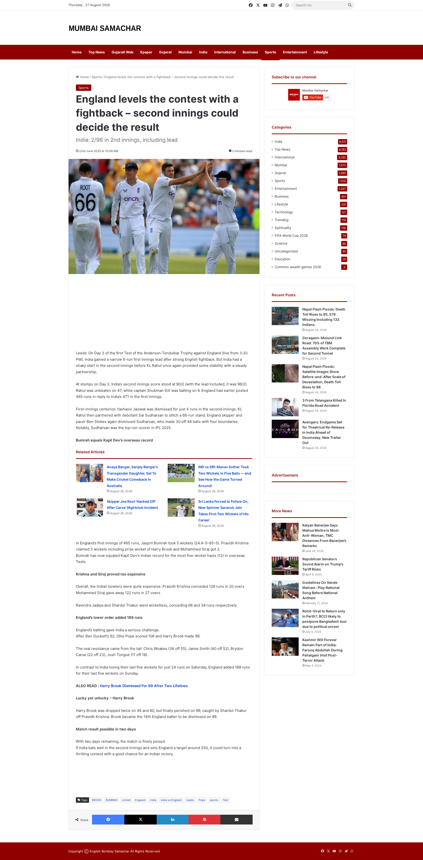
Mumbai (185, 52)
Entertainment (295, 52)
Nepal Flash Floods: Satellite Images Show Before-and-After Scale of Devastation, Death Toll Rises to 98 (323, 376)
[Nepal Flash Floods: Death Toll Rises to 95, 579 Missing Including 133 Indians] (285, 316)
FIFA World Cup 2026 (291, 236)
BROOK (96, 800)
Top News (96, 52)
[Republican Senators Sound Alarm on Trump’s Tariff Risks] (285, 566)
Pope (202, 800)
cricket (126, 800)
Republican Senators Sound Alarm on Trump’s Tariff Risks (322, 564)
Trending (281, 220)
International (225, 52)
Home (77, 52)
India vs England (171, 800)
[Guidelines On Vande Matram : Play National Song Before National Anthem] (285, 589)
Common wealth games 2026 (298, 267)
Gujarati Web (122, 52)
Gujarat (165, 52)
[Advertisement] (260, 26)
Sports (270, 52)
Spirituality (283, 228)
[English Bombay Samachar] (105, 27)
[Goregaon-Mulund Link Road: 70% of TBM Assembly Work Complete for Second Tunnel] (285, 344)
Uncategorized (286, 251)
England (140, 800)
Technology (284, 212)
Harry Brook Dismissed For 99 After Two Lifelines (144, 685)
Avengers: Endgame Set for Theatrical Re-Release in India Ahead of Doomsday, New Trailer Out (323, 432)
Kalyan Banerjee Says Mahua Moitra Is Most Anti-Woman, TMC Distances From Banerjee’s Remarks (324, 535)
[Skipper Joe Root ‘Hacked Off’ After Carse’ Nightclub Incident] (89, 507)
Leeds (190, 800)
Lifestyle (321, 52)
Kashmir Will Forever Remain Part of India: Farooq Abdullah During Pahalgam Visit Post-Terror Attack (322, 650)
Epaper (146, 52)
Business (250, 52)
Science (281, 243)
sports (214, 800)
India (203, 52)
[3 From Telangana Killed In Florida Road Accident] (285, 407)
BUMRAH (111, 800)
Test (225, 800)
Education (282, 259)
